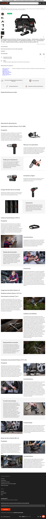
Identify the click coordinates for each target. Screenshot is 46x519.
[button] (43, 37)
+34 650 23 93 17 (4, 498)
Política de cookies (4, 485)
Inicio (2, 7)
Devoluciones (3, 492)
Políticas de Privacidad (5, 482)
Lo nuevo (2, 478)
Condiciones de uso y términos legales (8, 483)
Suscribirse (5, 509)
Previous (6, 25)
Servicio (2, 491)
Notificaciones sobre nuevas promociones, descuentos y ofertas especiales (15, 503)
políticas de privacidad (18, 512)
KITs (5, 7)
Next (44, 25)
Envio (2, 494)
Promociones (3, 480)
